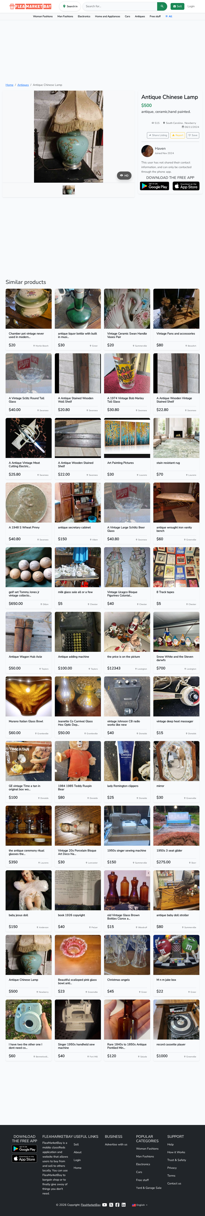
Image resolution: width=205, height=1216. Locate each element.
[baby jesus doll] (29, 890)
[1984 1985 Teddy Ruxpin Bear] (78, 761)
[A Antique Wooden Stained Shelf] (78, 438)
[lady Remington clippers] (127, 761)
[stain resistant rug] (176, 438)
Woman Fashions (43, 16)
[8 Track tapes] (176, 567)
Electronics (84, 16)
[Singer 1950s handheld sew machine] (78, 1020)
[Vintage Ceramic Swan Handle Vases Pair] (127, 309)
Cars (127, 16)
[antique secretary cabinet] (78, 503)
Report (179, 135)
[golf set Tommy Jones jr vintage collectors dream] (29, 567)
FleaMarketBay (90, 1205)
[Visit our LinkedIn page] (123, 1205)
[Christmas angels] (127, 955)
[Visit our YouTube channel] (104, 1205)
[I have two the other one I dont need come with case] (29, 1020)
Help (170, 1144)
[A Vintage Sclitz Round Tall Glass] (29, 373)
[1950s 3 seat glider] (176, 826)
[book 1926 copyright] (78, 890)
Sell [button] (179, 6)
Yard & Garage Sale (149, 1188)
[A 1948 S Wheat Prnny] (29, 503)
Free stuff (155, 16)
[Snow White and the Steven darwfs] (176, 632)
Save (194, 135)
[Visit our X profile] (111, 1205)
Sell (76, 1144)
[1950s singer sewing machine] (127, 826)
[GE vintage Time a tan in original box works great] (29, 761)
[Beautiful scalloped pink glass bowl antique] (78, 955)
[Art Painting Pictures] (127, 438)
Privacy (172, 1168)
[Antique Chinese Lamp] (29, 955)
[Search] (162, 6)
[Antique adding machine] (78, 632)
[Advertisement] (102, 51)
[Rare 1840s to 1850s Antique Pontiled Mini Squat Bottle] (127, 1020)
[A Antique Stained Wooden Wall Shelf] (78, 373)
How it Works (176, 1152)
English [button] (140, 1205)
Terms (171, 1176)
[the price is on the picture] (127, 632)
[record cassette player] (176, 1020)
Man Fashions (65, 16)
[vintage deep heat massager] (176, 696)
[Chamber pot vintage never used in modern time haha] (29, 309)
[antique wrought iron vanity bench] (176, 503)
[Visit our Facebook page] (117, 1205)
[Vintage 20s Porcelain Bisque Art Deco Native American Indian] (78, 826)
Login (191, 6)
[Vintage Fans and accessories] (176, 309)
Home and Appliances (107, 16)
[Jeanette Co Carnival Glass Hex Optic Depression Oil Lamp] (78, 696)
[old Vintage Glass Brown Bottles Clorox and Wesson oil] (127, 890)
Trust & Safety (176, 1160)
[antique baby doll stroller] (176, 890)
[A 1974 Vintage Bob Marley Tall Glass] (127, 373)
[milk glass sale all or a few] (78, 567)
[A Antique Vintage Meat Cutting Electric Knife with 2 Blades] (29, 438)
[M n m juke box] (176, 955)
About (77, 1152)
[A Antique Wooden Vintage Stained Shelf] (176, 373)
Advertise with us (116, 1144)
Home (9, 85)
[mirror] (176, 761)
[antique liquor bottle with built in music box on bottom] (78, 309)
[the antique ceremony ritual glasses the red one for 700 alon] (29, 826)
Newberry (190, 123)
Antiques (140, 16)
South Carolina (174, 123)
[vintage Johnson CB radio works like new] (127, 696)
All (170, 16)
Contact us (174, 1183)
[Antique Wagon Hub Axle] (29, 632)
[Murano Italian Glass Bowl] (29, 696)
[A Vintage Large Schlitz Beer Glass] (127, 503)
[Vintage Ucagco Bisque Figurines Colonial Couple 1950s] (127, 567)
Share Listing (159, 135)
